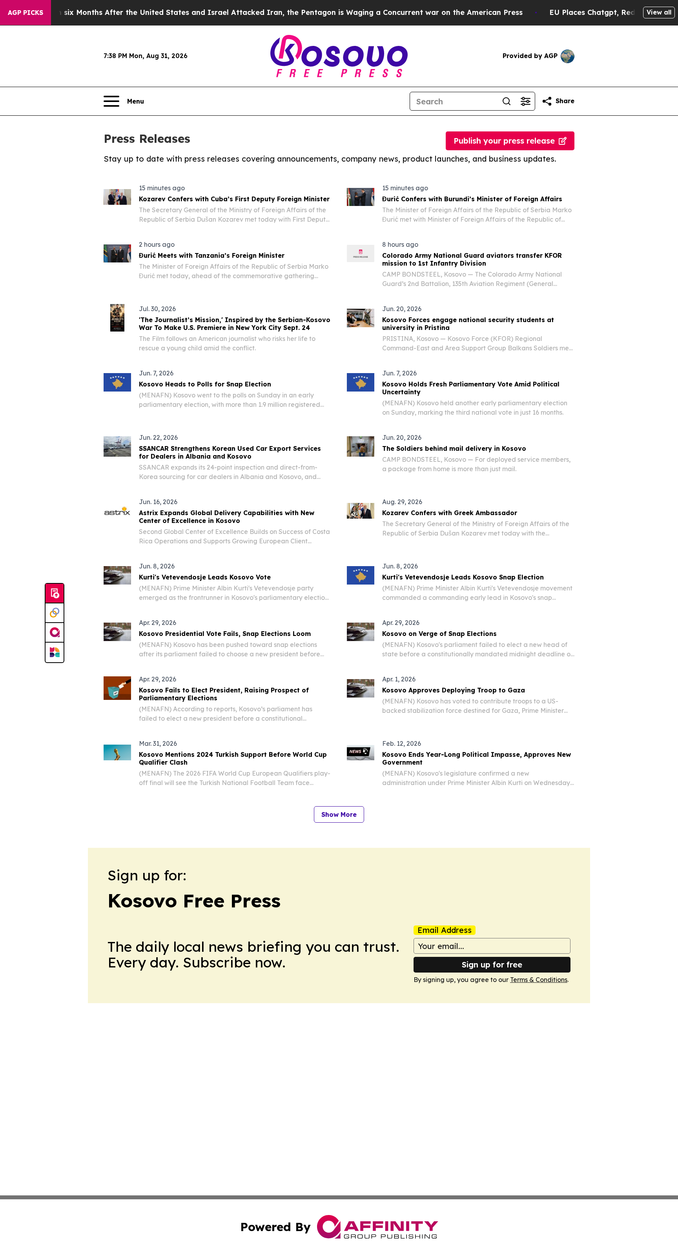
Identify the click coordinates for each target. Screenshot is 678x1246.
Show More (339, 814)
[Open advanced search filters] (525, 101)
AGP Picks (25, 12)
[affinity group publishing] (55, 633)
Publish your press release (504, 141)
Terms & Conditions (538, 980)
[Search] (506, 101)
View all (659, 12)
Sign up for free (492, 964)
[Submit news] (55, 593)
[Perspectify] (55, 613)
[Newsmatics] (55, 652)
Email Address (444, 930)
